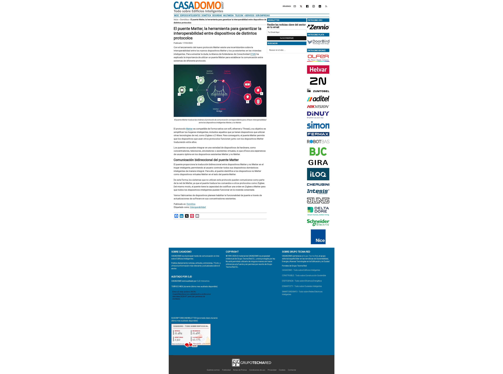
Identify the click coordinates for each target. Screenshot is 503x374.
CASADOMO (198, 7)
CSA (253, 54)
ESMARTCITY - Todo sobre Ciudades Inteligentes (302, 286)
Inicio (176, 19)
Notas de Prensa (240, 370)
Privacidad (272, 370)
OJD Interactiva (203, 281)
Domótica (184, 19)
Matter (189, 128)
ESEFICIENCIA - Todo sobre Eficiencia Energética (302, 281)
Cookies (282, 370)
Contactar (292, 370)
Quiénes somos (213, 370)
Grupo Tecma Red (310, 256)
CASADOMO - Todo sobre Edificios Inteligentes (301, 270)
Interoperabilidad (198, 207)
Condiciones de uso (257, 370)
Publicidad (226, 370)
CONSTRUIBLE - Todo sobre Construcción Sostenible (304, 275)
